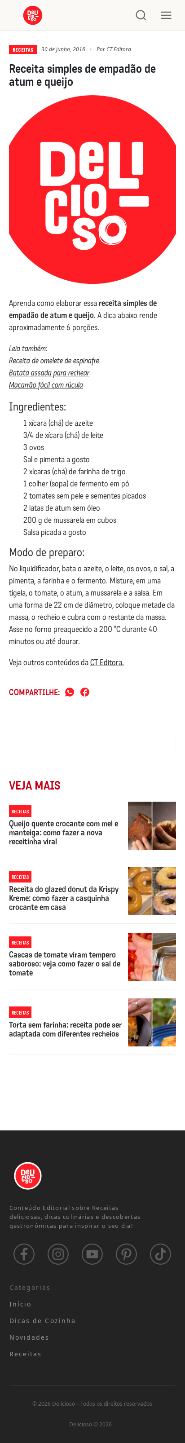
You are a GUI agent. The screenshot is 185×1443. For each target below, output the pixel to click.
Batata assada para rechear (49, 373)
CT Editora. (107, 662)
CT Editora (118, 49)
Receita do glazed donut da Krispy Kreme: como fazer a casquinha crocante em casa (64, 898)
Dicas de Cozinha (42, 1320)
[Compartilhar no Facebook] (84, 693)
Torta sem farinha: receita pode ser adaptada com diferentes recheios (65, 1030)
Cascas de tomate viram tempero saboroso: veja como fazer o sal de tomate (64, 964)
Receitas (23, 49)
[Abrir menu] (166, 15)
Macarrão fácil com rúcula (46, 385)
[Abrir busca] (141, 15)
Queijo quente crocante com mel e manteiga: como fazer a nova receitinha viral (63, 833)
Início (20, 1304)
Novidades (29, 1337)
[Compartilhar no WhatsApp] (69, 693)
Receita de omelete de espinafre (54, 361)
